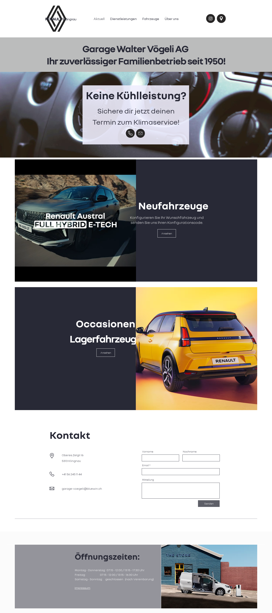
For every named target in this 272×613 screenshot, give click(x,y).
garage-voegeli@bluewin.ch (82, 488)
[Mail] (140, 133)
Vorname (147, 451)
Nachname (190, 451)
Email (145, 465)
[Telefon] (130, 133)
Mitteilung (148, 479)
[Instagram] (210, 18)
